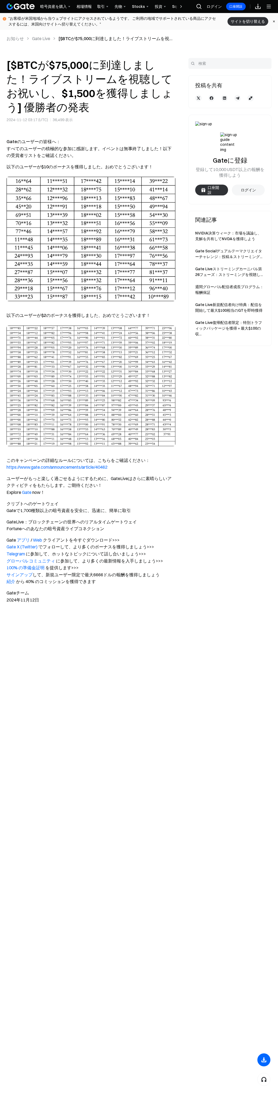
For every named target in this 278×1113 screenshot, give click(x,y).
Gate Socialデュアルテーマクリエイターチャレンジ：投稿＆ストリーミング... (228, 254)
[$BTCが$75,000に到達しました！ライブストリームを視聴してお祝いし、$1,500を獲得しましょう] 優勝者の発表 (115, 39)
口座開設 (235, 6)
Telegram (16, 553)
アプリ (23, 540)
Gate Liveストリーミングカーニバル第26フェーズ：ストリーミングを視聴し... (229, 271)
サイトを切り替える (248, 21)
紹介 (11, 581)
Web (37, 540)
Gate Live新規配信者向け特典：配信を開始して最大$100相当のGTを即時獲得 (229, 307)
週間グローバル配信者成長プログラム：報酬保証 (229, 289)
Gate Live (41, 38)
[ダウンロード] (263, 1059)
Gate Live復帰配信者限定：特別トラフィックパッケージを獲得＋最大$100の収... (228, 328)
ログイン (214, 6)
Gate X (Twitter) (22, 546)
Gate (26, 492)
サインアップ (20, 574)
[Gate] (21, 6)
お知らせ (15, 38)
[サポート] (263, 1079)
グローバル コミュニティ (31, 561)
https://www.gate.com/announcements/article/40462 (57, 467)
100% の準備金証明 (26, 567)
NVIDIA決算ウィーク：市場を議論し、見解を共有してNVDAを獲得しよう (228, 236)
